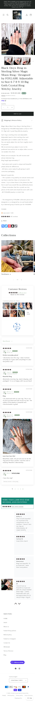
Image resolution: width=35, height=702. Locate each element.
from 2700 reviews (17, 506)
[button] (4, 15)
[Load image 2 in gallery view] (17, 61)
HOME (5, 618)
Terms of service (29, 695)
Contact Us (7, 643)
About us (6, 626)
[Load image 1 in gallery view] (8, 61)
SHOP (5, 622)
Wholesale (7, 647)
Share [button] (5, 221)
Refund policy (8, 634)
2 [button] (15, 489)
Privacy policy (19, 695)
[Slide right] (33, 61)
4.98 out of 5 (22, 293)
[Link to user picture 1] (17, 436)
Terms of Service (8, 651)
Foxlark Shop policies (10, 630)
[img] (7, 348)
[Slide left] (2, 61)
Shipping (3, 95)
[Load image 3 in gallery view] (26, 61)
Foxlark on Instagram (10, 639)
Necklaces (5, 274)
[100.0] (16, 326)
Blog (5, 655)
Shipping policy (18, 698)
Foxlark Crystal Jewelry (16, 693)
